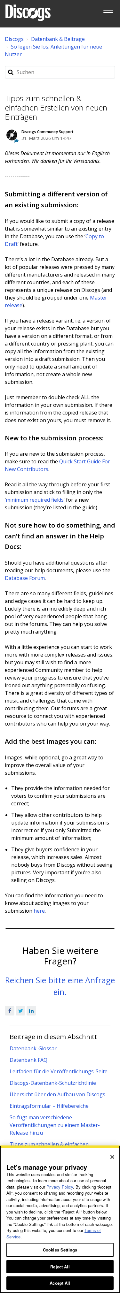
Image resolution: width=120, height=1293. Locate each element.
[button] (108, 11)
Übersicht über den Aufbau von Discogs (57, 1094)
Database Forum (25, 578)
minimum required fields (35, 499)
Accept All (60, 1283)
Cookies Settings (60, 1250)
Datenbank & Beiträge (58, 38)
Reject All (59, 1267)
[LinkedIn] (31, 1010)
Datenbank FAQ (28, 1059)
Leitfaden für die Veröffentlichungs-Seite (59, 1071)
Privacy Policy (59, 1187)
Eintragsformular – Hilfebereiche (49, 1105)
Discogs (14, 38)
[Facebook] (9, 1010)
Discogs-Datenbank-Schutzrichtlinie (53, 1082)
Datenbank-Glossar (33, 1048)
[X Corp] (20, 1010)
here (39, 910)
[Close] (112, 1157)
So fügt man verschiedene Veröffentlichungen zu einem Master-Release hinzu (55, 1125)
